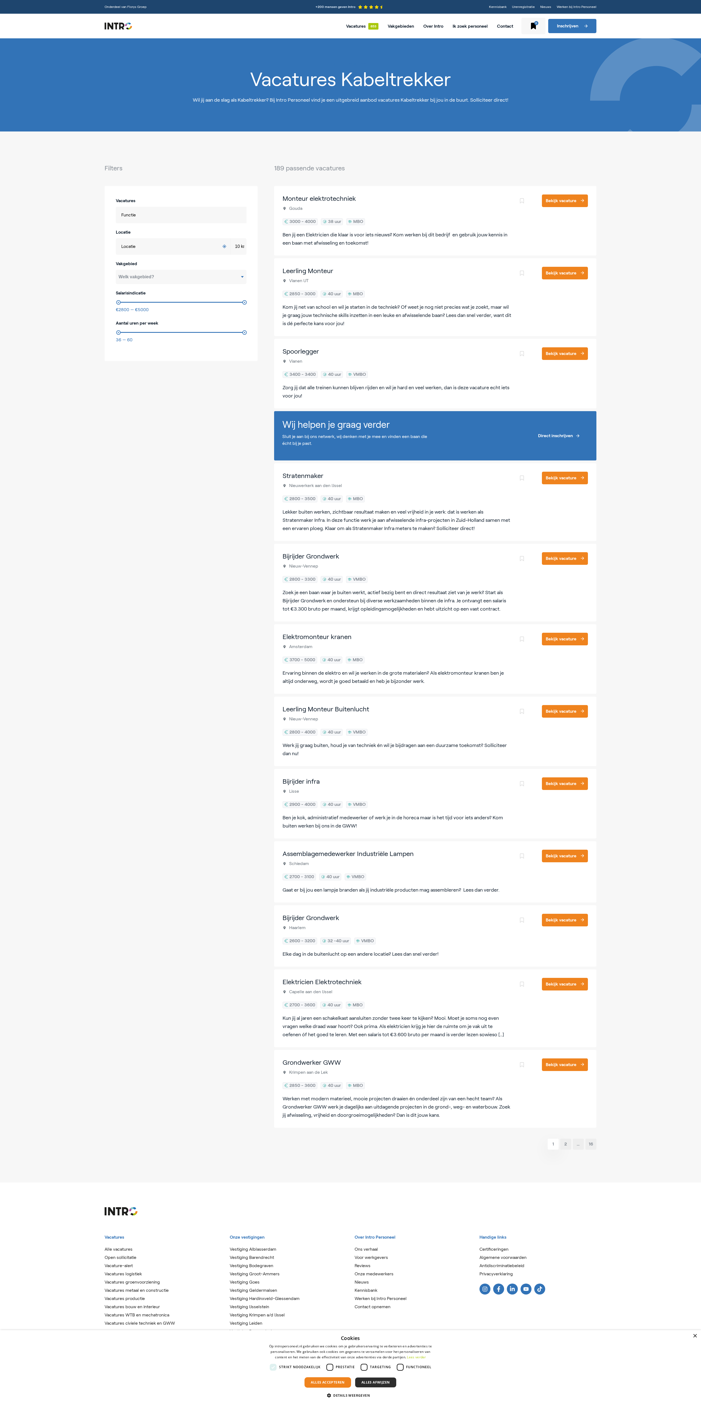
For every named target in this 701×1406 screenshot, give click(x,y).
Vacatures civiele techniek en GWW (140, 1323)
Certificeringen (493, 1249)
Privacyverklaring (496, 1274)
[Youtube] (526, 1289)
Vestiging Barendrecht (252, 1257)
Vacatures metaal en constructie (137, 1290)
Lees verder (416, 1357)
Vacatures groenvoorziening (132, 1282)
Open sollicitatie (120, 1257)
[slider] (118, 302)
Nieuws (545, 6)
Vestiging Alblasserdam (253, 1249)
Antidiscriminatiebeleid (501, 1265)
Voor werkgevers (371, 1257)
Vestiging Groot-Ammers (255, 1274)
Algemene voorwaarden (503, 1257)
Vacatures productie (125, 1298)
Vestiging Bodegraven (251, 1265)
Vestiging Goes (245, 1282)
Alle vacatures (119, 1249)
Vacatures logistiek (123, 1274)
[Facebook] (498, 1289)
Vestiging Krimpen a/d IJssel (257, 1315)
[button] (350, 1395)
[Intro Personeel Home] (118, 26)
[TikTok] (539, 1289)
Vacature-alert (119, 1265)
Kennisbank (498, 6)
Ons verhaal (366, 1249)
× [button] (695, 1336)
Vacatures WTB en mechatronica (137, 1315)
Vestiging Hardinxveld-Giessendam (265, 1298)
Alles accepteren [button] (327, 1382)
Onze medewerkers (374, 1274)
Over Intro (433, 26)
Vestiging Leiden (246, 1323)
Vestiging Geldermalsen (253, 1290)
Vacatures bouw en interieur (132, 1306)
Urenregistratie (523, 6)
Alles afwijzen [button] (375, 1382)
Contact (505, 26)
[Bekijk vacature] (435, 221)
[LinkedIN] (512, 1289)
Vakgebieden (401, 26)
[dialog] (350, 1368)
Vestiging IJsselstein (249, 1306)
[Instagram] (484, 1289)
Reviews (362, 1265)
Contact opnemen (372, 1306)
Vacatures (356, 26)
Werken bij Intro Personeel (576, 6)
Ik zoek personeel (470, 26)
